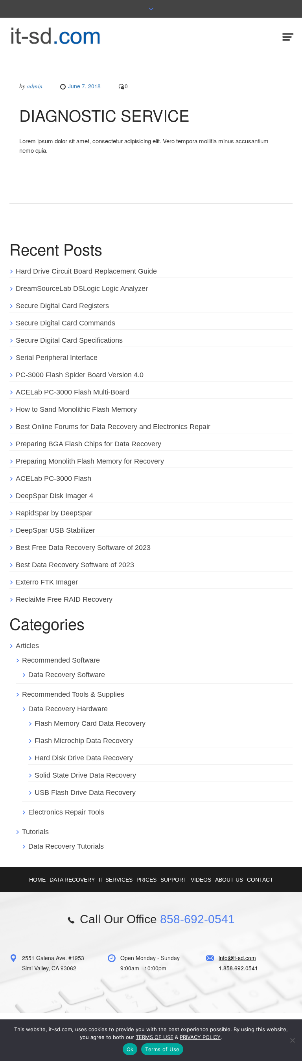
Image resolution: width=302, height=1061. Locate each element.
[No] (292, 1040)
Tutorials (35, 832)
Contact (260, 880)
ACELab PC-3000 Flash (53, 478)
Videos (201, 880)
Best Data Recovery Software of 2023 (75, 565)
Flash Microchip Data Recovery (84, 741)
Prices (146, 880)
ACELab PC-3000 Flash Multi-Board (72, 392)
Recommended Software (61, 660)
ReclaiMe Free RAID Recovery (64, 599)
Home (37, 880)
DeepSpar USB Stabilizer (55, 530)
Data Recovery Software (66, 675)
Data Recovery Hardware (68, 709)
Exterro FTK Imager (47, 582)
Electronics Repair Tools (66, 812)
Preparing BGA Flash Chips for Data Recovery (88, 444)
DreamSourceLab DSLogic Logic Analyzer (82, 288)
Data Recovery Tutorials (66, 846)
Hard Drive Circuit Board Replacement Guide (86, 271)
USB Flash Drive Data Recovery (85, 792)
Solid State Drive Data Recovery (85, 775)
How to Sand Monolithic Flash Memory (76, 409)
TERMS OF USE (154, 1037)
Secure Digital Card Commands (65, 323)
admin (34, 86)
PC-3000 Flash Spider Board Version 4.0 (80, 375)
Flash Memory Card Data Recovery (90, 723)
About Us (229, 880)
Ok (130, 1049)
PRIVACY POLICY (200, 1037)
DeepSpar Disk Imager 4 (54, 496)
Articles (27, 646)
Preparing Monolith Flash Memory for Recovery (90, 461)
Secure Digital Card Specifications (69, 340)
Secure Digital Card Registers (62, 306)
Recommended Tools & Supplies (73, 694)
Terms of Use (162, 1049)
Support (173, 880)
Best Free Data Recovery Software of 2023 (83, 548)
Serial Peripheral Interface (57, 358)
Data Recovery (72, 880)
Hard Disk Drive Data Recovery (84, 758)
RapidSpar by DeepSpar (54, 513)
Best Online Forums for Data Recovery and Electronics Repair (113, 427)
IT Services (116, 880)
